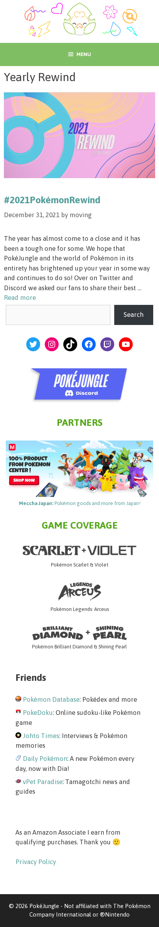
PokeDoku (38, 712)
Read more (20, 297)
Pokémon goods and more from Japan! (79, 503)
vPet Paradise (43, 782)
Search (133, 314)
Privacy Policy (35, 862)
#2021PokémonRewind (52, 199)
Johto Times (41, 736)
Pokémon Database (51, 699)
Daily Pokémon (45, 758)
